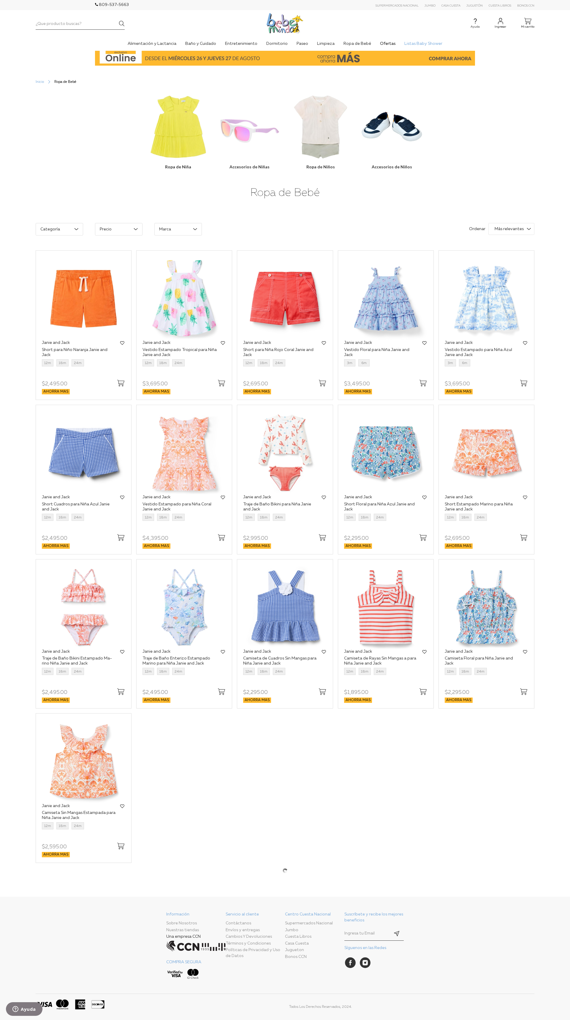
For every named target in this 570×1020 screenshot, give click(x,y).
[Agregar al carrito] (120, 383)
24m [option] (78, 363)
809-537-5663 (113, 5)
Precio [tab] (106, 229)
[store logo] (285, 23)
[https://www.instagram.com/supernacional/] (365, 963)
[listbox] (77, 363)
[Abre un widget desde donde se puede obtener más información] (24, 1009)
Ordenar (477, 229)
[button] (122, 343)
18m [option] (62, 363)
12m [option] (47, 363)
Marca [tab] (165, 229)
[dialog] (232, 232)
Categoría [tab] (50, 229)
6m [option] (364, 363)
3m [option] (349, 363)
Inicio (40, 82)
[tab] (196, 947)
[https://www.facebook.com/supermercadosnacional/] (350, 963)
